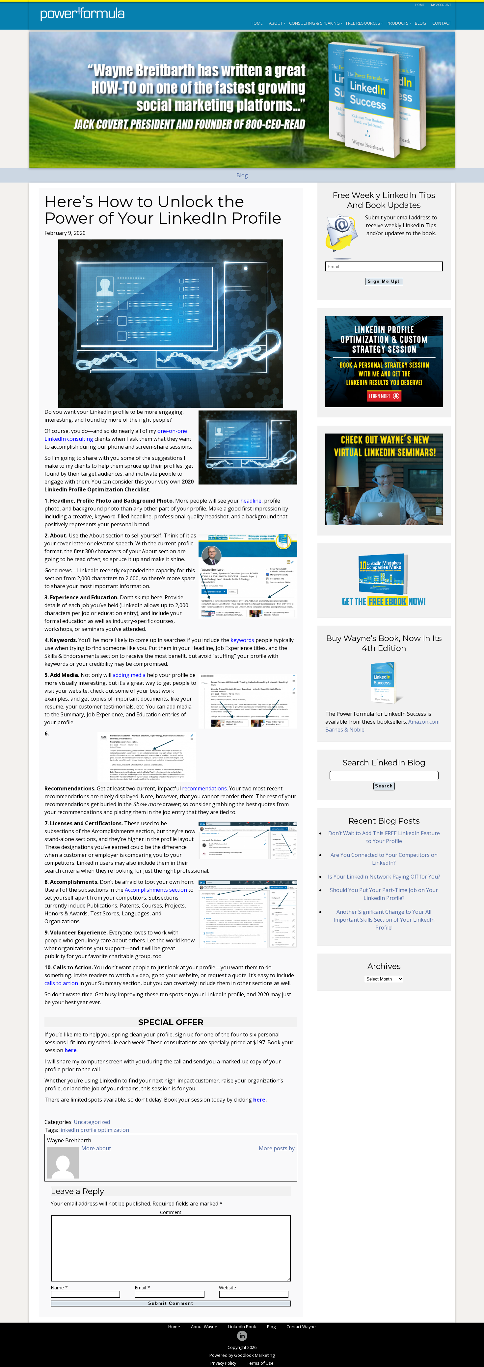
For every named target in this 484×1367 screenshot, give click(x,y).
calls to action (61, 983)
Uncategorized (92, 1122)
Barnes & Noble (344, 729)
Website (227, 1288)
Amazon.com (424, 721)
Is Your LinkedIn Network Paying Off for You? (384, 876)
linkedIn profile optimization (94, 1129)
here (259, 1099)
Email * (142, 1288)
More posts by (277, 1148)
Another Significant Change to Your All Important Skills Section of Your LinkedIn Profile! (384, 919)
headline (250, 500)
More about (96, 1148)
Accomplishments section (156, 889)
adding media (129, 675)
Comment (170, 1212)
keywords (242, 640)
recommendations (204, 788)
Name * (59, 1288)
